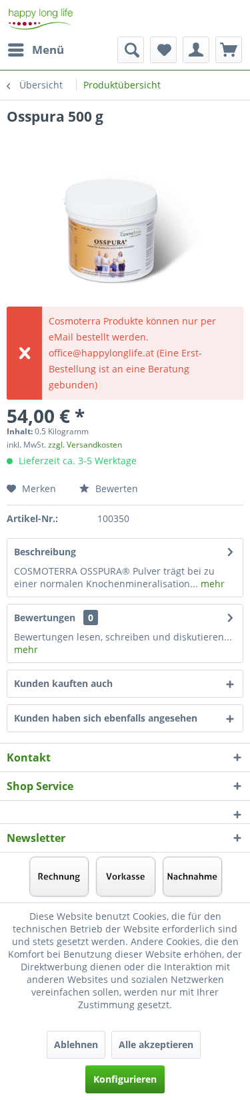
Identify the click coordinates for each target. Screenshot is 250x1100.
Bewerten (115, 488)
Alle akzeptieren (156, 1044)
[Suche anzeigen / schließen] (130, 50)
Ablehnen (76, 1044)
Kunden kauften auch (63, 683)
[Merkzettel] (163, 50)
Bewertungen (44, 617)
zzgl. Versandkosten (85, 444)
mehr (211, 583)
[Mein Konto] (196, 50)
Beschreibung (45, 551)
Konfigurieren (125, 1079)
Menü (48, 49)
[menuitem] (35, 50)
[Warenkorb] (228, 50)
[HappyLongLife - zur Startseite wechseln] (41, 18)
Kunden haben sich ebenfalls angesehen (105, 718)
